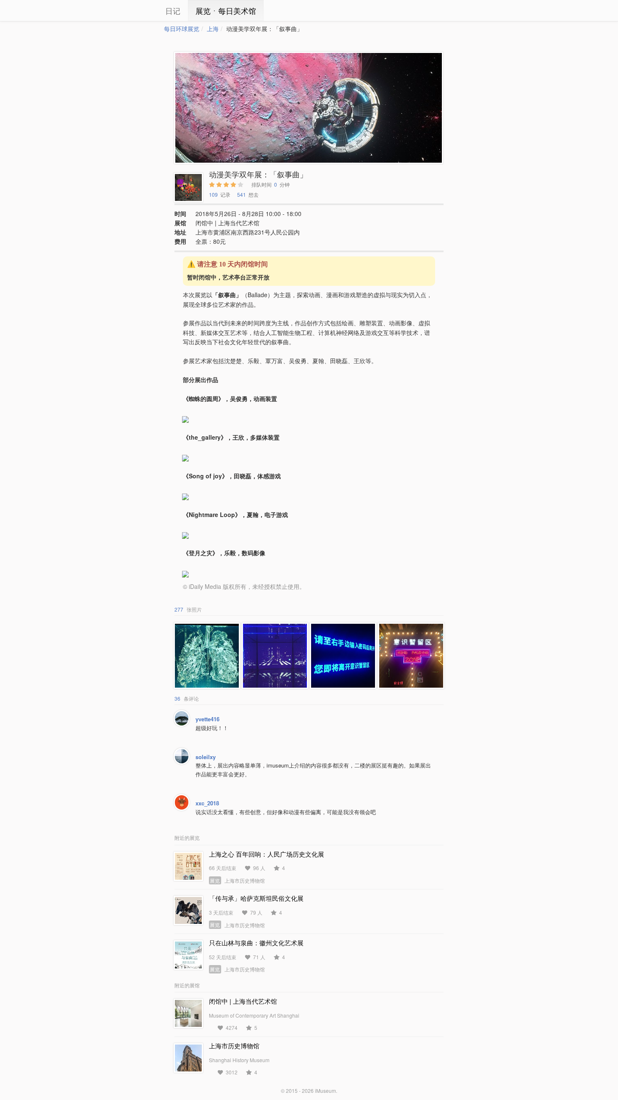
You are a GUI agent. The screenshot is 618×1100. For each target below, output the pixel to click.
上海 (213, 28)
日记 (172, 10)
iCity (138, 10)
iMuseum (325, 1090)
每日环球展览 (181, 28)
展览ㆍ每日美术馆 (225, 10)
